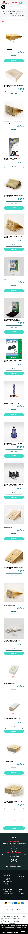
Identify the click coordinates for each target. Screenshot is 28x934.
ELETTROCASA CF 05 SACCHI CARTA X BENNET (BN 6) (13, 196)
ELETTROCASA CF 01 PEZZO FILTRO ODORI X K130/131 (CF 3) (13, 361)
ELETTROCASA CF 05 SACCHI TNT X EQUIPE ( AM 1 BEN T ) (13, 159)
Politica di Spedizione (7, 884)
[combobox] (14, 18)
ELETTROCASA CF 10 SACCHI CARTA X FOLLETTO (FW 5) (13, 760)
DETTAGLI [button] (14, 56)
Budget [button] (5, 21)
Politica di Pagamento (7, 879)
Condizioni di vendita (7, 893)
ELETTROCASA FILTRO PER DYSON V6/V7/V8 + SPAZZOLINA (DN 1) (13, 402)
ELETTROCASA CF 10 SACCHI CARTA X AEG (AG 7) (13, 122)
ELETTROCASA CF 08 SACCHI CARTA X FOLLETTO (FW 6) (13, 802)
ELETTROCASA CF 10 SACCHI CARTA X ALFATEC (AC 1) (13, 48)
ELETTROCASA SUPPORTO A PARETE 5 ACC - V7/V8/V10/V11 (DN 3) (13, 485)
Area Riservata (20, 876)
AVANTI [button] (14, 828)
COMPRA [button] (14, 60)
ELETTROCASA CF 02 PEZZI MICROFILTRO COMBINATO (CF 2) (12, 320)
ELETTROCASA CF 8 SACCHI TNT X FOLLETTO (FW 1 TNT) (12, 719)
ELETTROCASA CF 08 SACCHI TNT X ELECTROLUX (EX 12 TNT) (13, 641)
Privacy (20, 895)
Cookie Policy (20, 893)
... (19, 820)
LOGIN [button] (16, 2)
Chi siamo (20, 891)
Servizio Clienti (7, 891)
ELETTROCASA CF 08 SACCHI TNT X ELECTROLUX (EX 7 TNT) (13, 682)
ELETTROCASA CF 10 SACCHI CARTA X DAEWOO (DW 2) (13, 568)
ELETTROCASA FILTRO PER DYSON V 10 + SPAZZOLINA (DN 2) (13, 444)
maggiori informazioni (12, 932)
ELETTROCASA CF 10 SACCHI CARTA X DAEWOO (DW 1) (13, 526)
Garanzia (20, 878)
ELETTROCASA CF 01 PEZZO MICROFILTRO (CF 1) (11, 278)
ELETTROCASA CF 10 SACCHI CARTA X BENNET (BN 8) (13, 237)
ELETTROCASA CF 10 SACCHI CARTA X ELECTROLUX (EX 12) (13, 604)
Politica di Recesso (7, 881)
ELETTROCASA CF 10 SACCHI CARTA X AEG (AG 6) (13, 86)
